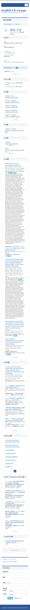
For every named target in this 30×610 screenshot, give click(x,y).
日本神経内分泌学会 (10, 453)
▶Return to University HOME (10, 561)
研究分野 (5, 588)
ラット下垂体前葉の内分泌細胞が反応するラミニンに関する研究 (15, 399)
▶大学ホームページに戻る (9, 559)
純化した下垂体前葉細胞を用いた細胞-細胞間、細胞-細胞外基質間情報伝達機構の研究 (14, 522)
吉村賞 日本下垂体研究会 (11, 144)
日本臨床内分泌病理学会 (11, 457)
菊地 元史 (16, 30)
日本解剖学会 (8, 466)
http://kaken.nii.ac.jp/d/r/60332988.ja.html (14, 62)
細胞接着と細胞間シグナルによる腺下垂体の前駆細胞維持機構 (15, 512)
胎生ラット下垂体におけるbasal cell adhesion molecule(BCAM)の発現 (14, 419)
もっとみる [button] (15, 74)
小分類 (4, 594)
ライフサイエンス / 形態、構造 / (14, 86)
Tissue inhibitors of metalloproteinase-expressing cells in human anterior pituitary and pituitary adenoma (14, 341)
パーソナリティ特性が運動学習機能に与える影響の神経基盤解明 (15, 482)
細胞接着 (6, 71)
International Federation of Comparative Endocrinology (12, 441)
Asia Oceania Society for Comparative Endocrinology (12, 446)
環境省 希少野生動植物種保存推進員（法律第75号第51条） (14, 541)
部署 (4, 577)
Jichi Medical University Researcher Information (12, 12)
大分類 (4, 590)
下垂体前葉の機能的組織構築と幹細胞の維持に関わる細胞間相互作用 (15, 408)
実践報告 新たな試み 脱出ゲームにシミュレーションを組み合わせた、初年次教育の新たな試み (15, 248)
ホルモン (12, 71)
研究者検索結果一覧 (9, 24)
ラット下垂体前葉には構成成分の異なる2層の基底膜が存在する (15, 386)
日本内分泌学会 (9, 463)
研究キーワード (6, 582)
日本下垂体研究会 (9, 450)
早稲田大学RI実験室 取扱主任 (12, 116)
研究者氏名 (5, 571)
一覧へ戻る (15, 550)
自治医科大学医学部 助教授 (12, 102)
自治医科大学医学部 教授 (11, 97)
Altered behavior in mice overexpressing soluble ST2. (12, 164)
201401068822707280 (9, 53)
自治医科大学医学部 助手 (11, 112)
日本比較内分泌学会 (10, 460)
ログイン (26, 15)
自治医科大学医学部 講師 (11, 107)
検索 (10, 598)
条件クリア (19, 598)
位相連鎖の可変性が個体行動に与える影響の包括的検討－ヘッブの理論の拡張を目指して (15, 492)
